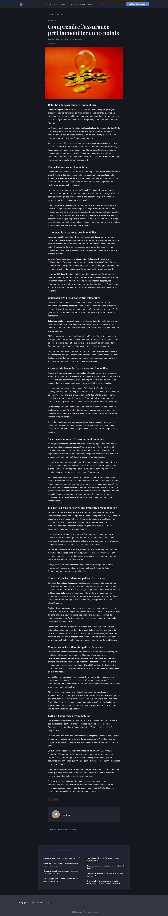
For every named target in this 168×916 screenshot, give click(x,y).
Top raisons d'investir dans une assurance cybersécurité (104, 859)
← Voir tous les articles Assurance (62, 829)
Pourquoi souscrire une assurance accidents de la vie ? (106, 867)
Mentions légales (38, 902)
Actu (55, 4)
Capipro (23, 902)
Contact (50, 902)
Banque (73, 4)
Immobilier (100, 4)
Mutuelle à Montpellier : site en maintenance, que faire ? (105, 874)
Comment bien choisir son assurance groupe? (61, 858)
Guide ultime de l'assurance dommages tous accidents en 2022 (61, 864)
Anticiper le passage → (138, 4)
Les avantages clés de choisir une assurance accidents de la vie (60, 879)
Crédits (82, 4)
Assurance (64, 4)
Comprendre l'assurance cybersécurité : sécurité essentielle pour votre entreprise (103, 882)
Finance (90, 4)
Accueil (48, 4)
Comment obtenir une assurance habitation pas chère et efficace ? (60, 872)
